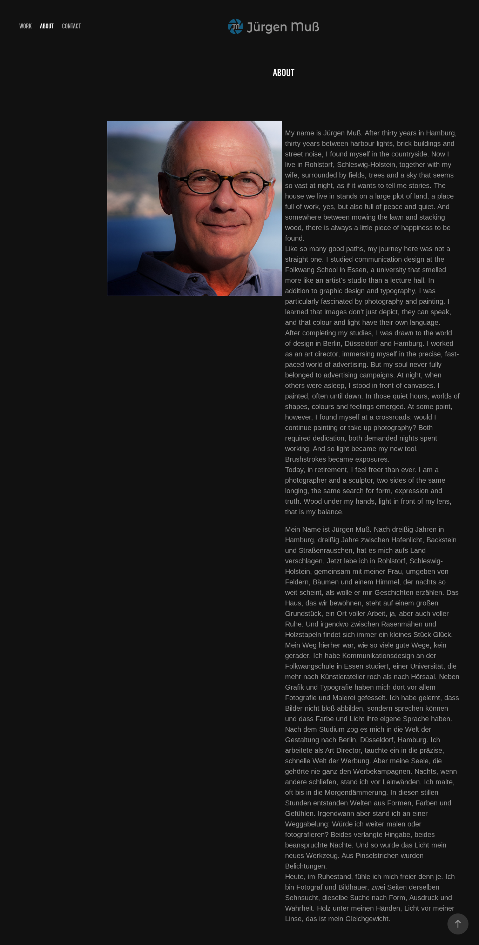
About (47, 26)
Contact (71, 26)
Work (25, 26)
